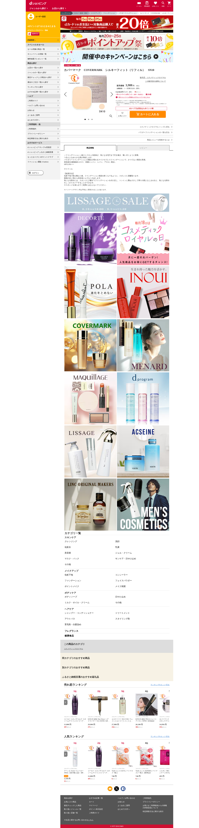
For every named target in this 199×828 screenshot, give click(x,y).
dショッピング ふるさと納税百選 (40, 152)
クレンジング (71, 541)
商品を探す (68, 798)
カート (91, 802)
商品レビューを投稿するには (158, 140)
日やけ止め (120, 597)
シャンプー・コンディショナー (79, 613)
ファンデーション (109, 13)
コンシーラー (121, 575)
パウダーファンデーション (128, 13)
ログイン (35, 173)
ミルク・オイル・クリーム (77, 602)
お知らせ (31, 110)
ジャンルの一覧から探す (37, 72)
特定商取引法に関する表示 (38, 138)
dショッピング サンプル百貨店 (39, 147)
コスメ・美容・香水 (80, 13)
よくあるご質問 (34, 115)
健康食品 (69, 635)
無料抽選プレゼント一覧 (37, 59)
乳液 (117, 547)
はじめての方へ (34, 120)
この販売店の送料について (155, 81)
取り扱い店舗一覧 (71, 813)
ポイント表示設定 (96, 809)
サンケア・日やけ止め (125, 558)
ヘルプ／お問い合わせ (36, 105)
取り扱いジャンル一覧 (72, 809)
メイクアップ (95, 13)
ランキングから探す (35, 87)
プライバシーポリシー (36, 134)
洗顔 (117, 541)
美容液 (68, 553)
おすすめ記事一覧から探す (38, 92)
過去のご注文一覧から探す (38, 82)
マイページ (93, 805)
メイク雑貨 (120, 586)
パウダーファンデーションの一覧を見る (154, 132)
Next (168, 702)
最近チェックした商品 (72, 805)
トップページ (65, 13)
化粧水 (68, 547)
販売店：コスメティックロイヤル (153, 77)
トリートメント (122, 613)
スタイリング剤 (122, 619)
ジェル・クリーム (123, 553)
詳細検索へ (32, 40)
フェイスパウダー (123, 580)
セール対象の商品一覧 (36, 49)
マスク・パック (72, 558)
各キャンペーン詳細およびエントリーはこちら (134, 97)
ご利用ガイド (33, 101)
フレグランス (71, 631)
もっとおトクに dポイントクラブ (40, 157)
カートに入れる (147, 114)
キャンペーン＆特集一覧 (37, 54)
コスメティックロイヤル (73, 649)
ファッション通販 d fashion (38, 162)
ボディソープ (71, 597)
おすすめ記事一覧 (96, 798)
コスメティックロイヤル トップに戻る (155, 127)
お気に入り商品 (70, 802)
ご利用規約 (32, 129)
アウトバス (70, 619)
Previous (65, 702)
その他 (68, 564)
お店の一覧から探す (35, 68)
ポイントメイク (72, 586)
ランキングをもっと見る (160, 685)
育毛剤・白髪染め (73, 624)
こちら (90, 820)
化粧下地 (69, 575)
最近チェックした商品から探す (40, 77)
